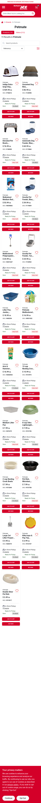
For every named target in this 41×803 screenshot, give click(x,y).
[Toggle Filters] (38, 48)
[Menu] (3, 7)
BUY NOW (10, 116)
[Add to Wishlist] (17, 83)
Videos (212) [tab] (20, 32)
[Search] (33, 13)
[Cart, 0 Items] (36, 7)
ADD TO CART (11, 111)
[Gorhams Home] (20, 7)
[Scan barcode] (38, 13)
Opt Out (23, 798)
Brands (8, 22)
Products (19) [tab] (8, 32)
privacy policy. (13, 785)
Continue (8, 798)
